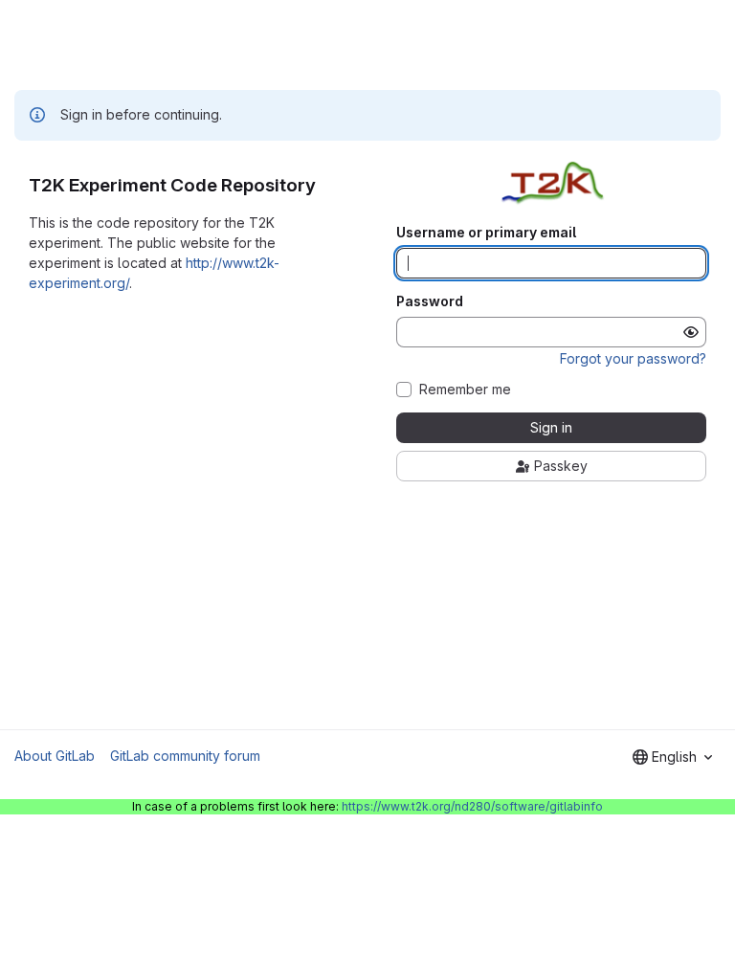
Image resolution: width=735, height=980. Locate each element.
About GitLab (54, 755)
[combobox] (672, 757)
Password (429, 301)
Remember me (465, 389)
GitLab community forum (185, 755)
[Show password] (691, 332)
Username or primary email (486, 232)
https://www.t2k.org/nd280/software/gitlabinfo (472, 806)
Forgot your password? (633, 358)
